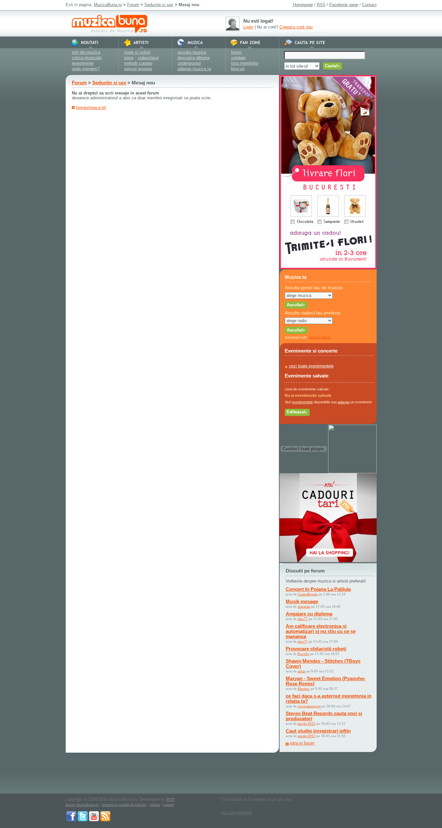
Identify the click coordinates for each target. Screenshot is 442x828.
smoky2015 (306, 723)
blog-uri (238, 68)
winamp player (319, 337)
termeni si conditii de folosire (124, 804)
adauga (343, 402)
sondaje (238, 57)
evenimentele (302, 402)
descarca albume (194, 57)
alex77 (303, 619)
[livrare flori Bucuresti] (328, 267)
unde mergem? (86, 68)
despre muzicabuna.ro (82, 804)
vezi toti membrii (236, 812)
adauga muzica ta (194, 68)
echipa (155, 804)
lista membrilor (245, 63)
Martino (304, 689)
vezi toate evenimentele (311, 366)
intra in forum (302, 743)
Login (248, 27)
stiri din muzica (86, 52)
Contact (369, 4)
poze (128, 57)
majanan (304, 606)
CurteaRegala (307, 594)
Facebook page (343, 4)
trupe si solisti (137, 52)
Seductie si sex (158, 4)
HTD (171, 799)
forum (236, 52)
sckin (301, 671)
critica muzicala (86, 57)
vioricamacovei (309, 706)
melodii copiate (138, 63)
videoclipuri (148, 57)
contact (168, 804)
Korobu (303, 654)
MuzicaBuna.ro (108, 4)
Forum (133, 4)
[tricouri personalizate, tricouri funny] (352, 471)
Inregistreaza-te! (91, 107)
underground (189, 63)
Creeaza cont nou (296, 27)
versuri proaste (138, 68)
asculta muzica (192, 52)
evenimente (83, 63)
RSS (321, 4)
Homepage (303, 4)
